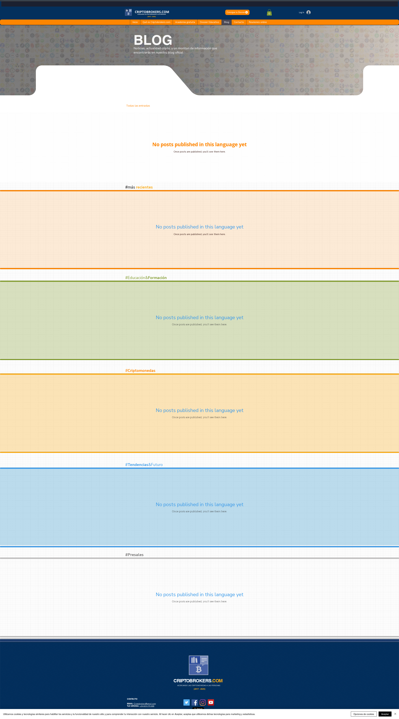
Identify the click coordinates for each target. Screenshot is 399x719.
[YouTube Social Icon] (211, 702)
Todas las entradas (138, 105)
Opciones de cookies (363, 714)
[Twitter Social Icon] (186, 702)
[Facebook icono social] (195, 702)
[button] (269, 12)
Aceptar (385, 714)
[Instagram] (203, 702)
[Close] (395, 714)
